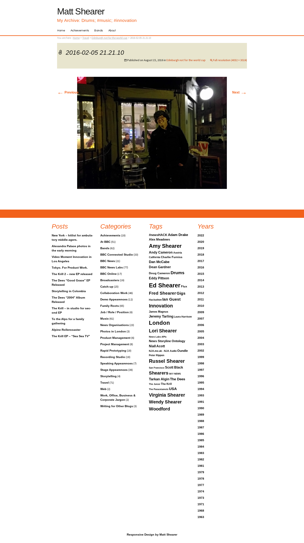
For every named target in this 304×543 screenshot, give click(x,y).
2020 (200, 241)
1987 (200, 427)
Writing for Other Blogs (116, 406)
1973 (200, 497)
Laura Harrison (183, 316)
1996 (200, 376)
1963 (200, 517)
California (154, 257)
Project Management (114, 344)
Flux (184, 286)
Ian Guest (171, 299)
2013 (200, 286)
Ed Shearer (164, 285)
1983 (200, 453)
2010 (200, 305)
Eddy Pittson (159, 278)
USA (173, 389)
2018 (200, 254)
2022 (200, 235)
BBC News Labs (111, 267)
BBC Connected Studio (116, 254)
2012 (200, 293)
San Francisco (156, 367)
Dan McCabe (159, 262)
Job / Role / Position (114, 312)
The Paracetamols (158, 389)
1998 (200, 363)
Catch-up (106, 286)
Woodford (159, 408)
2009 (200, 312)
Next (239, 92)
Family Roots (109, 305)
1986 (200, 433)
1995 (200, 382)
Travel (104, 382)
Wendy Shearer (165, 401)
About (112, 30)
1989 (200, 414)
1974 (200, 491)
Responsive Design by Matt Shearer (152, 534)
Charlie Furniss (171, 257)
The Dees (177, 379)
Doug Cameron (159, 273)
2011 (200, 299)
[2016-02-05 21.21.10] (152, 132)
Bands (98, 30)
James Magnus (158, 311)
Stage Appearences (114, 369)
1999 (200, 357)
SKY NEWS (175, 373)
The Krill (166, 383)
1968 (200, 510)
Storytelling (108, 376)
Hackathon (155, 300)
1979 (200, 472)
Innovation (161, 305)
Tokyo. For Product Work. (70, 267)
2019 (200, 248)
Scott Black (174, 367)
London (159, 323)
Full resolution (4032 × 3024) (230, 60)
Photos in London (113, 331)
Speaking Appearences (116, 363)
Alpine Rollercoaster (66, 329)
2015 (200, 273)
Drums (177, 272)
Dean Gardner (160, 267)
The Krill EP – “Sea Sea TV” (71, 336)
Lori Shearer (163, 330)
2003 (200, 344)
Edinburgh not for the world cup (109, 38)
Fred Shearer (162, 293)
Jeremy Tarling (161, 316)
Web (103, 389)
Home (61, 30)
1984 (200, 446)
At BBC (105, 241)
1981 (200, 465)
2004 (200, 337)
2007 (200, 318)
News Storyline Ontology (167, 341)
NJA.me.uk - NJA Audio (163, 351)
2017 (200, 261)
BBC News (107, 261)
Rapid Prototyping (113, 350)
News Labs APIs (157, 337)
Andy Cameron (161, 252)
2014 (200, 280)
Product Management (115, 337)
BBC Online (108, 273)
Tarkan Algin (159, 379)
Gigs (181, 293)
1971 (200, 504)
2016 (200, 267)
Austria (177, 252)
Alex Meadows (159, 239)
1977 (200, 485)
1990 (200, 408)
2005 (200, 331)
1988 (200, 421)
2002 (200, 350)
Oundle (182, 350)
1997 (200, 369)
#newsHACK (158, 235)
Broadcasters (109, 280)
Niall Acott (157, 346)
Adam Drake (178, 235)
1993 (200, 395)
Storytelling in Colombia (69, 291)
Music (104, 318)
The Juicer (154, 384)
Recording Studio (112, 357)
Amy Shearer (165, 246)
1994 (200, 389)
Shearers (158, 373)
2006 (200, 325)
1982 (200, 459)
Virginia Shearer (167, 395)
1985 (200, 440)
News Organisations (114, 325)
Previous (68, 92)
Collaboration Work (114, 293)
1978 (200, 478)
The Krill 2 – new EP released (72, 274)
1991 (200, 401)
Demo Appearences (114, 299)
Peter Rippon (156, 355)
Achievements (80, 30)
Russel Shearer (167, 361)
